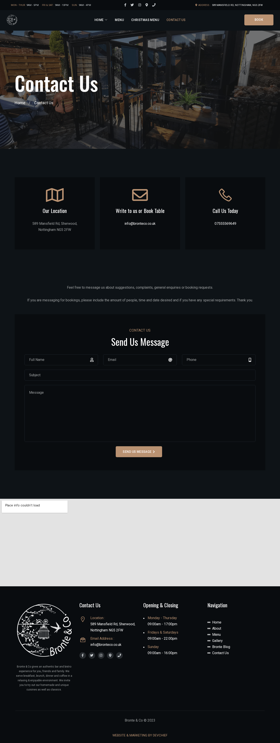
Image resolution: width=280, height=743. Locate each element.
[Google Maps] (146, 5)
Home (99, 20)
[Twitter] (132, 5)
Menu (119, 20)
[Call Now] (154, 5)
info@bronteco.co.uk (140, 223)
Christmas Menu (145, 20)
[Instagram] (139, 5)
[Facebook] (125, 5)
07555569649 (225, 223)
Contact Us (176, 20)
